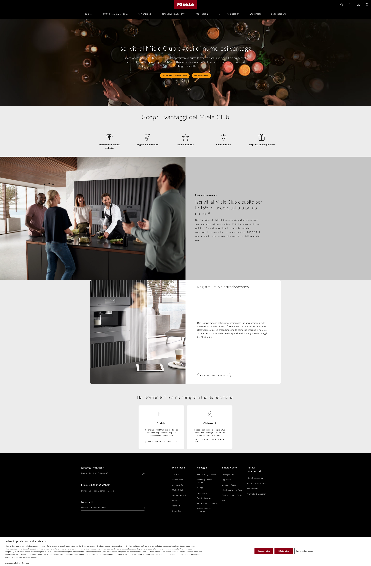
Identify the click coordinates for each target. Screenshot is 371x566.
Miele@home (228, 475)
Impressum (10, 563)
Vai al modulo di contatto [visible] (163, 442)
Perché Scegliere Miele (207, 475)
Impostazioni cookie (304, 551)
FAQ (224, 501)
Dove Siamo (177, 480)
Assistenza (233, 14)
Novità (200, 488)
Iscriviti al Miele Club (174, 76)
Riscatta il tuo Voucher (207, 504)
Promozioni (202, 14)
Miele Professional (255, 478)
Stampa (175, 501)
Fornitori (176, 506)
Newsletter (88, 502)
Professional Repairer (256, 484)
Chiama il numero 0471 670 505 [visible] (209, 441)
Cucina (88, 14)
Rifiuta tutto (283, 551)
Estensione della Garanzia (204, 510)
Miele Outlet (177, 490)
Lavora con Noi (179, 495)
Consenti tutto (263, 551)
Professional (278, 14)
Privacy (18, 563)
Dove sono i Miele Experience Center (97, 491)
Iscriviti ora (201, 76)
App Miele (226, 480)
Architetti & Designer (256, 494)
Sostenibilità (177, 485)
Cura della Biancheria (115, 14)
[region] (185, 551)
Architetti (255, 14)
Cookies (25, 563)
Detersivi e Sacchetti (173, 14)
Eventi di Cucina (204, 498)
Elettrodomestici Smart (232, 495)
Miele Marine (252, 489)
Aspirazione (144, 14)
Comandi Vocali (229, 485)
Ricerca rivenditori (92, 467)
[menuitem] (90, 14)
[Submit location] (143, 474)
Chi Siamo (176, 475)
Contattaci (176, 511)
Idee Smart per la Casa (232, 490)
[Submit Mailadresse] (143, 508)
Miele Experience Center (204, 481)
